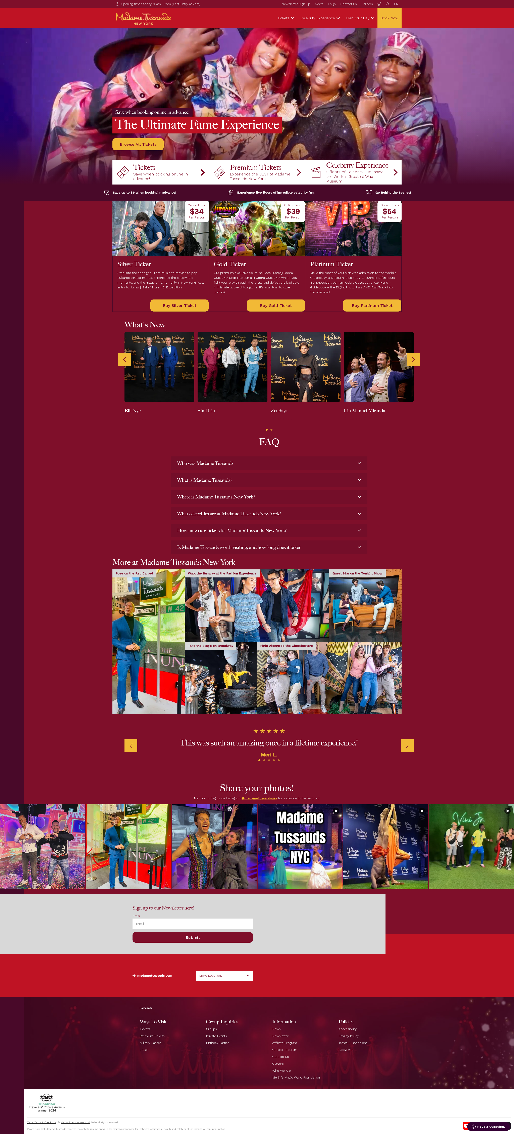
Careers (367, 4)
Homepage (146, 1008)
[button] (266, 430)
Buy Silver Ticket (179, 305)
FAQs (332, 4)
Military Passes (150, 1043)
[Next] (413, 359)
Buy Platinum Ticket (372, 305)
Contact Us (348, 4)
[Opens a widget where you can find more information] (488, 1127)
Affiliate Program (284, 1043)
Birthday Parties (217, 1043)
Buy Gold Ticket (276, 305)
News (319, 4)
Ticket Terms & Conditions (41, 1122)
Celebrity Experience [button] (318, 18)
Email (137, 916)
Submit (193, 937)
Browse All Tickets (138, 144)
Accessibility (348, 1029)
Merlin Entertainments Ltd (75, 1122)
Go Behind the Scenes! (393, 192)
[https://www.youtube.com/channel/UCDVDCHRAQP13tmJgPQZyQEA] (467, 1126)
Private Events (216, 1036)
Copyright (346, 1050)
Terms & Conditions (353, 1043)
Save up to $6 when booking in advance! (144, 192)
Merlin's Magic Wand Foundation (296, 1077)
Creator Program (284, 1050)
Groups (211, 1029)
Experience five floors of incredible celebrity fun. (275, 192)
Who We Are (281, 1070)
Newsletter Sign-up (296, 4)
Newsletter (280, 1036)
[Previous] (124, 359)
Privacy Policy (349, 1036)
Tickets (145, 1029)
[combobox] (224, 976)
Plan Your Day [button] (357, 18)
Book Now (389, 18)
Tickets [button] (283, 18)
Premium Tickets (152, 1036)
